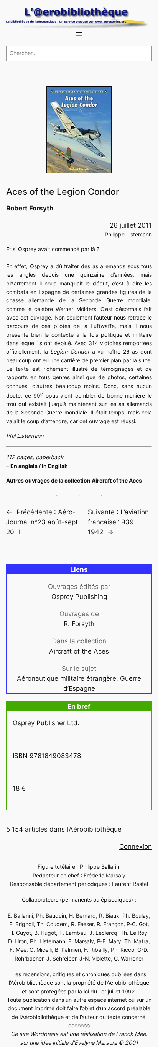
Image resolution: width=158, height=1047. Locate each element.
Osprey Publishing (79, 596)
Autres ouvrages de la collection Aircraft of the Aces (74, 480)
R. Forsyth (79, 624)
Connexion (135, 846)
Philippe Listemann (128, 234)
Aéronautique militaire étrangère (66, 678)
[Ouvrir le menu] (79, 33)
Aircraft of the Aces (79, 651)
